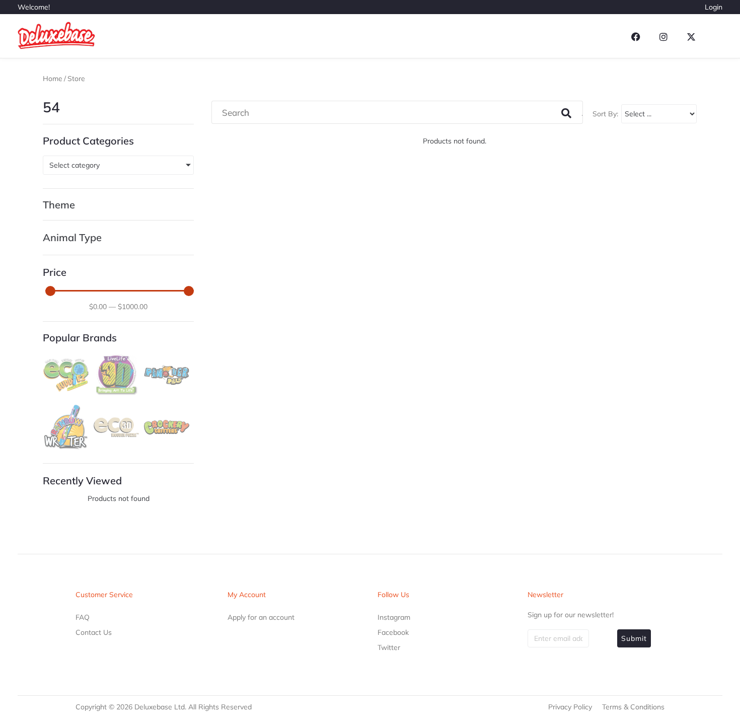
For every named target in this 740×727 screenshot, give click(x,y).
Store (76, 78)
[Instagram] (663, 37)
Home (52, 78)
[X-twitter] (691, 37)
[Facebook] (636, 37)
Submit (634, 638)
